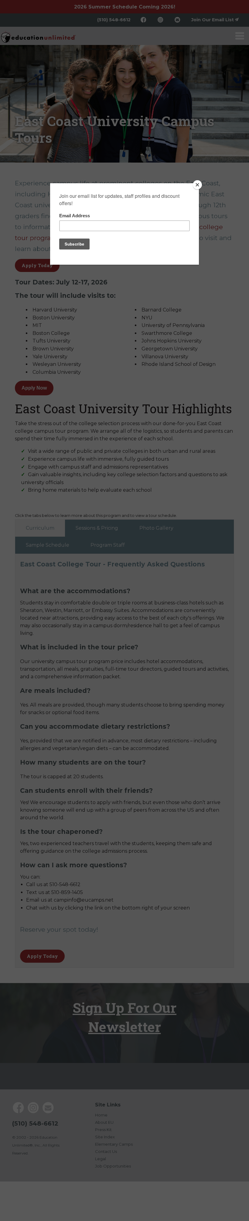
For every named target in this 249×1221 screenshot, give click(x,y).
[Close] (197, 184)
